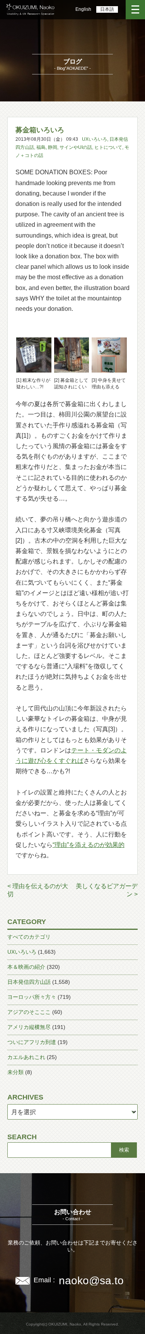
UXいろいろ (94, 139)
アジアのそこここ (29, 1012)
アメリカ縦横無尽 (29, 1027)
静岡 (52, 147)
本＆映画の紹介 (26, 967)
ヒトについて (108, 147)
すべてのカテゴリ (29, 937)
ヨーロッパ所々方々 (31, 997)
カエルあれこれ (26, 1057)
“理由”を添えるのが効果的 (89, 845)
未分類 (15, 1072)
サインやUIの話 (76, 147)
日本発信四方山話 (29, 982)
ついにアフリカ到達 (31, 1042)
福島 (41, 147)
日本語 (107, 9)
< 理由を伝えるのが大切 (37, 890)
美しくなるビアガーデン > (107, 890)
